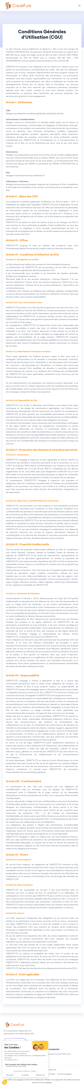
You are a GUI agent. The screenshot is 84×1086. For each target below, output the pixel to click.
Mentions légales (64, 1074)
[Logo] (18, 5)
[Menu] (79, 5)
